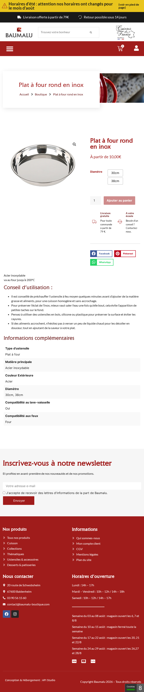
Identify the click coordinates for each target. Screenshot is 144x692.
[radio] (115, 173)
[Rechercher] (91, 32)
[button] (74, 144)
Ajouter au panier (119, 200)
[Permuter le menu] (10, 48)
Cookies (131, 686)
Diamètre (96, 171)
